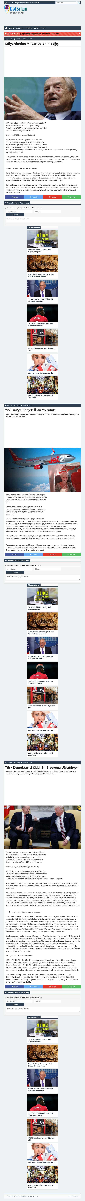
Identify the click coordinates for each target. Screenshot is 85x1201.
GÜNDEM (28, 28)
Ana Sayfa (10, 39)
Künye (70, 1196)
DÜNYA (11, 28)
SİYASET (37, 28)
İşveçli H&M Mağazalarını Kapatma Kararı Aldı (39, 33)
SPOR (43, 28)
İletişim (76, 1196)
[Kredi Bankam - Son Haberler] (15, 9)
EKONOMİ (19, 28)
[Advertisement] (42, 18)
